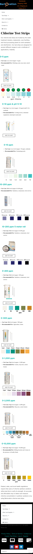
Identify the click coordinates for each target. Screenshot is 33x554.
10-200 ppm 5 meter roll (14, 226)
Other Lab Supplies (7, 18)
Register (25, 536)
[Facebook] (12, 547)
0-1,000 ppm (8, 358)
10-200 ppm (6, 184)
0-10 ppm (8, 145)
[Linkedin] (21, 547)
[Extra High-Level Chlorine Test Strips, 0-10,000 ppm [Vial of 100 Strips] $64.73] (9, 464)
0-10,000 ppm (9, 443)
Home (3, 12)
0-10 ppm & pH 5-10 (12, 104)
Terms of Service (17, 534)
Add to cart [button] (7, 85)
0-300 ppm (6, 318)
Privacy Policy (5, 534)
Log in (20, 536)
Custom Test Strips (11, 536)
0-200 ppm (7, 271)
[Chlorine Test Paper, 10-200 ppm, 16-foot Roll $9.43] (9, 246)
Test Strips (4, 15)
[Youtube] (16, 547)
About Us (4, 22)
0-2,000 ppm (8, 400)
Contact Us (5, 25)
